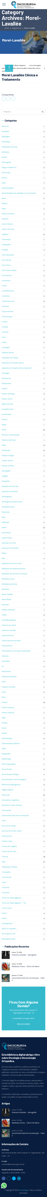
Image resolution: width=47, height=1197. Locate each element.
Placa (4, 697)
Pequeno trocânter (9, 687)
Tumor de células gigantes (11, 898)
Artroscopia (6, 172)
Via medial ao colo (8, 934)
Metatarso (5, 589)
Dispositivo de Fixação (10, 358)
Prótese (5, 702)
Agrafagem (6, 136)
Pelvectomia (6, 671)
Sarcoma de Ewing (8, 826)
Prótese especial (8, 707)
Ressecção (6, 795)
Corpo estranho (7, 311)
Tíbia (3, 862)
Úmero (4, 913)
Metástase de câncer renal (11, 563)
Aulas (4, 183)
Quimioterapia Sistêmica (11, 743)
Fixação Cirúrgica (8, 455)
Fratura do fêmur (8, 466)
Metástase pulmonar (9, 584)
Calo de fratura (7, 224)
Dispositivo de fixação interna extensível (16, 368)
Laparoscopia (7, 538)
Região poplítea (7, 790)
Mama (4, 553)
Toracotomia (6, 877)
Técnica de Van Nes (9, 851)
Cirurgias (5, 250)
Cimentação (6, 239)
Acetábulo (5, 131)
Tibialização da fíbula (9, 867)
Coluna (4, 286)
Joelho (14, 68)
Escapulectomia (7, 409)
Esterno (4, 419)
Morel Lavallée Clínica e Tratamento (20, 77)
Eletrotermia (6, 378)
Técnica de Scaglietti (9, 846)
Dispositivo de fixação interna (13, 363)
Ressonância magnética (10, 800)
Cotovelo (5, 332)
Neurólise (5, 604)
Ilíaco (4, 517)
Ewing (4, 424)
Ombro (4, 615)
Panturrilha (31, 68)
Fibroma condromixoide (10, 435)
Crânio (4, 342)
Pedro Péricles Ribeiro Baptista (14, 65)
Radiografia (6, 754)
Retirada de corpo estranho (12, 805)
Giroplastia (6, 481)
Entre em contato (23, 1024)
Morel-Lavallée (22, 68)
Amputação (6, 142)
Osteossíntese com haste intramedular (16, 651)
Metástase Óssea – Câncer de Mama (25, 966)
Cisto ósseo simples (9, 270)
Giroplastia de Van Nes (10, 486)
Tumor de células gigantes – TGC (14, 903)
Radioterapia (6, 759)
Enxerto (4, 388)
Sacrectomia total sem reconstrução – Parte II (28, 979)
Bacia (4, 198)
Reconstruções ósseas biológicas (14, 779)
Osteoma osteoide (9, 630)
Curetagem (6, 347)
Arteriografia (6, 162)
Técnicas (5, 856)
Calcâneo (5, 219)
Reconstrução (7, 769)
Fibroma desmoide (9, 440)
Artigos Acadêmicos (9, 167)
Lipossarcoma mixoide (10, 548)
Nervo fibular (6, 599)
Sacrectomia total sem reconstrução (15, 815)
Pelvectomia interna (9, 676)
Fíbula (4, 445)
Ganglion (5, 476)
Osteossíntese (7, 646)
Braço (4, 208)
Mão (3, 558)
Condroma (6, 296)
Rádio (4, 748)
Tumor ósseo (7, 908)
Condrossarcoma (8, 301)
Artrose (4, 178)
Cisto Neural (6, 260)
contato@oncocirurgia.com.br (23, 1018)
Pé (3, 666)
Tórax (4, 882)
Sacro (4, 820)
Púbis (4, 718)
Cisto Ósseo (6, 265)
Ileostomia (6, 512)
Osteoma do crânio (9, 625)
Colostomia (6, 280)
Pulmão (4, 723)
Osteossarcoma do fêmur (11, 640)
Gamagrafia (6, 471)
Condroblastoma (8, 291)
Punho (4, 728)
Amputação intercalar (10, 147)
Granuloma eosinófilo (10, 491)
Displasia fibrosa (8, 352)
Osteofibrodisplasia (9, 620)
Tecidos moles (7, 841)
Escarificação (6, 414)
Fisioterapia (6, 450)
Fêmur (4, 430)
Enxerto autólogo (8, 394)
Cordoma (5, 306)
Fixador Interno (7, 460)
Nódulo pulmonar (8, 610)
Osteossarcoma (8, 635)
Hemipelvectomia (8, 507)
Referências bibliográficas (11, 784)
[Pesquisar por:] (23, 111)
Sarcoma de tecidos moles (11, 831)
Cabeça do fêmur (8, 214)
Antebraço (5, 152)
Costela (4, 322)
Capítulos (5, 234)
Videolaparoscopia (8, 939)
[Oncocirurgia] (23, 4)
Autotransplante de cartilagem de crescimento (19, 193)
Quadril (4, 733)
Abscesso (5, 126)
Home (6, 28)
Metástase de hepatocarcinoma (13, 568)
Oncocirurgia (23, 1190)
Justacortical (6, 532)
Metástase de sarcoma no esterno (14, 574)
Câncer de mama (8, 229)
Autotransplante (8, 188)
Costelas (5, 327)
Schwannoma (7, 836)
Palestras (5, 656)
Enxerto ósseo (7, 399)
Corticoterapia (7, 316)
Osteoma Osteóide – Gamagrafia (24, 955)
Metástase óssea (8, 579)
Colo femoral (6, 275)
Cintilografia (6, 244)
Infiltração (5, 522)
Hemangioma (7, 496)
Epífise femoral (7, 404)
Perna (38, 68)
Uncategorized (7, 923)
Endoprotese (6, 383)
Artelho (4, 157)
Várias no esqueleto (9, 928)
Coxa (31, 65)
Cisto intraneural (8, 255)
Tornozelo (5, 887)
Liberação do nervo (9, 543)
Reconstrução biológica (10, 774)
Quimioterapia (7, 738)
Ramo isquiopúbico (9, 764)
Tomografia (6, 872)
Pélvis (4, 682)
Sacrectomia (6, 810)
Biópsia (4, 203)
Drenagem (37, 65)
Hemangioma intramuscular (12, 502)
